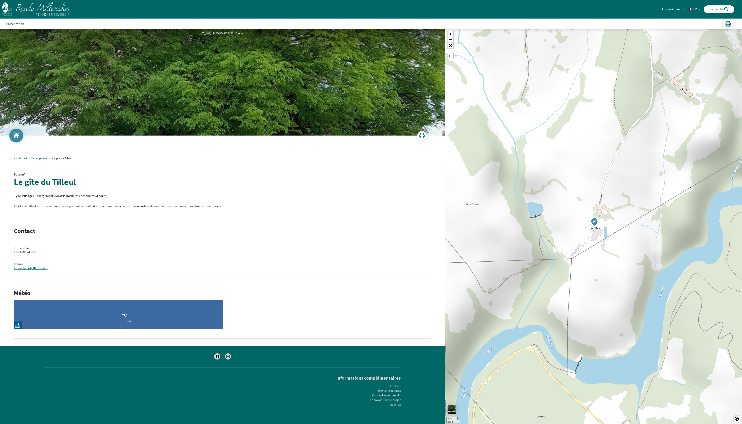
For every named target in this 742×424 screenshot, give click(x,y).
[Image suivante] (439, 82)
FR (695, 9)
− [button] (450, 39)
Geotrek (395, 405)
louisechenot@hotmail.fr (31, 268)
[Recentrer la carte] (450, 56)
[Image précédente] (6, 82)
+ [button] (450, 33)
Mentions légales (389, 391)
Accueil (23, 158)
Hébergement (39, 158)
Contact (395, 386)
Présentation (15, 24)
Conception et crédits (386, 395)
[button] (450, 45)
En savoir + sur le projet (385, 400)
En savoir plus (671, 9)
